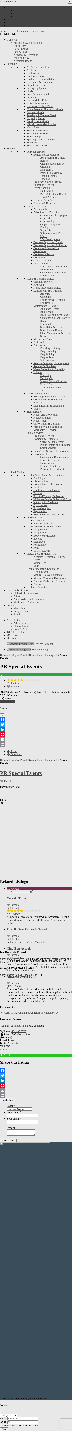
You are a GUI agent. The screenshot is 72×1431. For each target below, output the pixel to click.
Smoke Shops (34, 136)
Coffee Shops (20, 48)
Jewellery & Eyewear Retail (41, 115)
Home (3, 655)
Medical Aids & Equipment (47, 574)
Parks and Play (21, 57)
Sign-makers (46, 230)
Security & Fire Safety (45, 366)
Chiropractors (40, 481)
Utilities (37, 372)
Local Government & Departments (51, 461)
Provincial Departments (52, 469)
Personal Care (34, 517)
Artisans (17, 596)
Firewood (38, 284)
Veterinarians (47, 360)
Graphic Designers (50, 224)
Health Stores (40, 571)
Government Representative (55, 457)
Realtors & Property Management (51, 363)
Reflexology (40, 544)
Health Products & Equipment (43, 568)
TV (42, 390)
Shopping (12, 63)
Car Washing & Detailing (46, 423)
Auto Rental (39, 420)
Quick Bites (19, 45)
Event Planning (41, 187)
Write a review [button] (7, 701)
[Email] (36, 739)
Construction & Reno (38, 393)
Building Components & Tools (49, 396)
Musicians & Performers (26, 602)
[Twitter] (36, 724)
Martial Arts (39, 562)
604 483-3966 (14, 957)
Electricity (45, 375)
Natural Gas (46, 384)
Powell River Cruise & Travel (27, 929)
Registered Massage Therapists (49, 514)
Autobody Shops (42, 417)
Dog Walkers (47, 357)
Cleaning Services (43, 281)
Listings (13, 655)
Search (10, 605)
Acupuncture (40, 532)
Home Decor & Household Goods (45, 109)
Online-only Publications (53, 272)
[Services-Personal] (20, 643)
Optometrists (40, 505)
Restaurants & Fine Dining (27, 42)
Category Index (21, 611)
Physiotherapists (42, 508)
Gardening (45, 296)
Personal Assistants (43, 523)
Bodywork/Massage (44, 535)
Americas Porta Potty (21, 976)
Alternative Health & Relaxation (44, 526)
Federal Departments (51, 466)
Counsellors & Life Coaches (48, 484)
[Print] (36, 744)
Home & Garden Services (40, 278)
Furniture (32, 97)
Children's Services (43, 435)
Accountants (40, 209)
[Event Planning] (19, 649)
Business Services (36, 206)
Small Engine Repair (51, 330)
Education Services (43, 184)
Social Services (48, 447)
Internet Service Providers (53, 381)
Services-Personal (43, 643)
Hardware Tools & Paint (40, 106)
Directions (16, 754)
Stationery (32, 142)
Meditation (39, 541)
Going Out (12, 39)
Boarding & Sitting (50, 348)
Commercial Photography (53, 215)
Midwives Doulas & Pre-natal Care (52, 499)
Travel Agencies (48, 197)
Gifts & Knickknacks (38, 103)
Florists (30, 91)
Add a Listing (14, 7)
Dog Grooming (48, 351)
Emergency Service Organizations (51, 451)
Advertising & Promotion (46, 212)
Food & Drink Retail (38, 94)
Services (11, 148)
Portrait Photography (51, 172)
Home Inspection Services (47, 287)
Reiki (36, 547)
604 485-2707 (18, 1031)
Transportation (34, 411)
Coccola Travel (17, 898)
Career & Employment (52, 441)
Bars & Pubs (20, 51)
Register (14, 22)
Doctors (37, 493)
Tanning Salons (48, 175)
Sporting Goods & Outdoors (42, 139)
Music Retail (33, 127)
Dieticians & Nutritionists (46, 490)
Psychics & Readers (44, 203)
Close (4, 1429)
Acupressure (40, 529)
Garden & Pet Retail (37, 100)
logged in (19, 1025)
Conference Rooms (43, 254)
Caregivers (39, 520)
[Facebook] (36, 719)
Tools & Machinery (37, 145)
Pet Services (39, 345)
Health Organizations (38, 587)
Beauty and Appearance (46, 154)
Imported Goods (35, 112)
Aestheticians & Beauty (52, 157)
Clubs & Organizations (25, 593)
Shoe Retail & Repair (38, 133)
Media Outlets (40, 263)
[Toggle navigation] (42, 31)
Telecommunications (51, 387)
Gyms (36, 559)
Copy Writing (47, 221)
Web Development (50, 239)
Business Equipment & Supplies (50, 245)
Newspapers (46, 269)
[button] (8, 34)
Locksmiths (46, 324)
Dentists (37, 487)
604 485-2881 (14, 907)
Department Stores (36, 85)
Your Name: (14, 1112)
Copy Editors (47, 218)
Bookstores (33, 73)
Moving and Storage (44, 339)
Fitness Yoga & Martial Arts (41, 553)
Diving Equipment (36, 88)
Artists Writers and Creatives (28, 599)
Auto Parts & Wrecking (45, 414)
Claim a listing (21, 13)
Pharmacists (39, 584)
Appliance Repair (49, 308)
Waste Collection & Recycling (49, 369)
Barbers (44, 160)
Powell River (27, 655)
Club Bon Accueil (19, 948)
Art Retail (32, 70)
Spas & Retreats (41, 550)
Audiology (39, 478)
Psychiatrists (40, 511)
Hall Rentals (46, 190)
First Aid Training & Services (48, 496)
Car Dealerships (35, 76)
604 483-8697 (14, 938)
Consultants (39, 257)
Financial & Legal (43, 200)
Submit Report (8, 1140)
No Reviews (13, 683)
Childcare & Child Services (47, 181)
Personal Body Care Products (49, 581)
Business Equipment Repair (48, 242)
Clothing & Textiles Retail (40, 79)
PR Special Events (21, 773)
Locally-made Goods (38, 121)
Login (13, 25)
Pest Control (40, 342)
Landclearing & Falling (52, 299)
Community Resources (45, 438)
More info (40, 942)
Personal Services (36, 151)
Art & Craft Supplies (38, 67)
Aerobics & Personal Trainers (49, 556)
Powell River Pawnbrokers (40, 1012)
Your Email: (14, 1118)
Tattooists (45, 178)
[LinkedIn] (36, 729)
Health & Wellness (16, 472)
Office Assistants (42, 260)
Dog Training (47, 354)
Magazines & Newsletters (53, 266)
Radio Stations (48, 275)
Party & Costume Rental (53, 194)
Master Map (19, 608)
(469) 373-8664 (15, 986)
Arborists (45, 293)
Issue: (11, 1105)
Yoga (36, 565)
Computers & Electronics (40, 82)
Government (40, 454)
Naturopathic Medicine (45, 502)
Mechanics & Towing (44, 429)
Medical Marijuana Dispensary (49, 577)
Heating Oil (46, 378)
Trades (37, 408)
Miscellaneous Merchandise (41, 124)
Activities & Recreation (25, 54)
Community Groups (17, 590)
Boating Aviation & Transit (47, 426)
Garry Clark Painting (14, 1012)
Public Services (35, 432)
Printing (44, 227)
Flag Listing (7, 1100)
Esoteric (37, 538)
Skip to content (8, 1)
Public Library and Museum (55, 444)
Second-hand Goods (37, 130)
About (13, 751)
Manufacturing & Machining (48, 405)
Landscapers (46, 302)
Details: (11, 1127)
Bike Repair (46, 311)
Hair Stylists (46, 169)
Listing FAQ (20, 16)
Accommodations (22, 60)
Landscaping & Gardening (47, 290)
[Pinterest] (36, 734)
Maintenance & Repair (45, 305)
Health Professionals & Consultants (45, 475)
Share (7, 698)
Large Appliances (36, 118)
